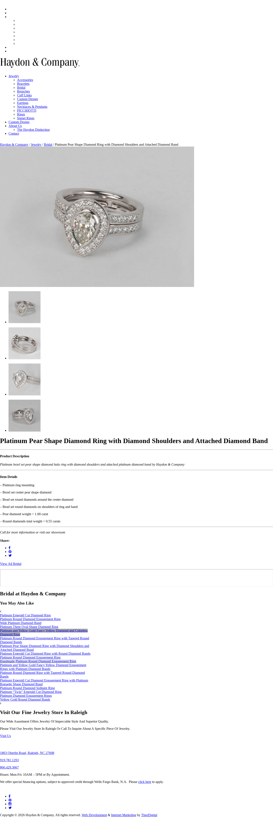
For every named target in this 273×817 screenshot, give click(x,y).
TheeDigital (149, 815)
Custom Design (27, 43)
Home (13, 9)
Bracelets (23, 32)
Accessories (25, 80)
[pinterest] (10, 551)
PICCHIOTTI (26, 110)
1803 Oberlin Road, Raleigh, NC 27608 (27, 753)
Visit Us (5, 736)
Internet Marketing (123, 815)
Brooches (23, 36)
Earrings (22, 24)
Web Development (94, 815)
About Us (15, 13)
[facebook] (9, 548)
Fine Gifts (15, 47)
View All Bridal (10, 564)
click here (144, 782)
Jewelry (14, 17)
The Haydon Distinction (33, 129)
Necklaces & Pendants (32, 28)
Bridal (21, 87)
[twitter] (10, 555)
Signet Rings (25, 39)
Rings (21, 20)
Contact (14, 51)
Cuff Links (24, 95)
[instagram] (10, 804)
